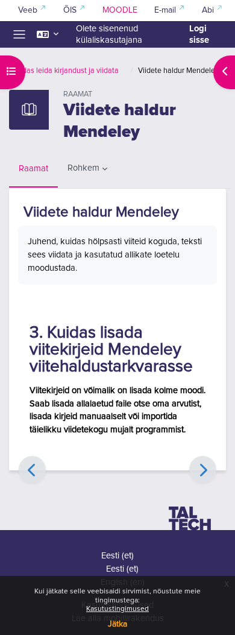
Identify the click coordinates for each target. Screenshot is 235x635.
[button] (47, 34)
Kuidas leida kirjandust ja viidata (65, 71)
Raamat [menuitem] (33, 168)
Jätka (117, 624)
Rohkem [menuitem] (83, 167)
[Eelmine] (32, 469)
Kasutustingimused (117, 609)
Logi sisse (199, 34)
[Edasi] (202, 469)
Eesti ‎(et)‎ (117, 555)
